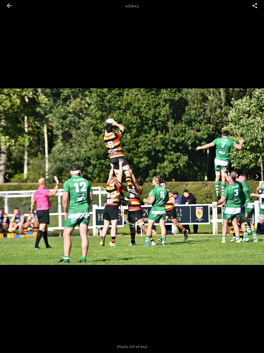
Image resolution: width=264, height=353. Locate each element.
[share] (255, 6)
